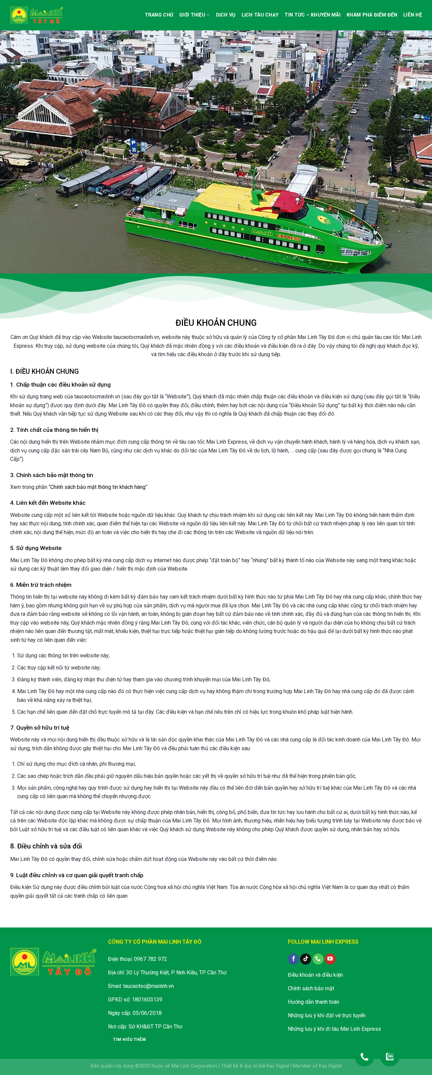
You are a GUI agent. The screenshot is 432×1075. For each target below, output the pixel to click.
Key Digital (278, 1066)
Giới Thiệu (192, 15)
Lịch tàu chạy (260, 15)
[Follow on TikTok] (305, 959)
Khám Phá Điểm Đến (372, 15)
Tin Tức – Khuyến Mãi (313, 15)
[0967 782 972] (364, 1053)
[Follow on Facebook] (293, 959)
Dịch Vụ (226, 15)
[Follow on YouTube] (330, 959)
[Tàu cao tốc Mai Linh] (37, 15)
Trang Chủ (159, 15)
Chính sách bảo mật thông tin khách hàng (97, 487)
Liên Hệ (412, 15)
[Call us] (318, 959)
